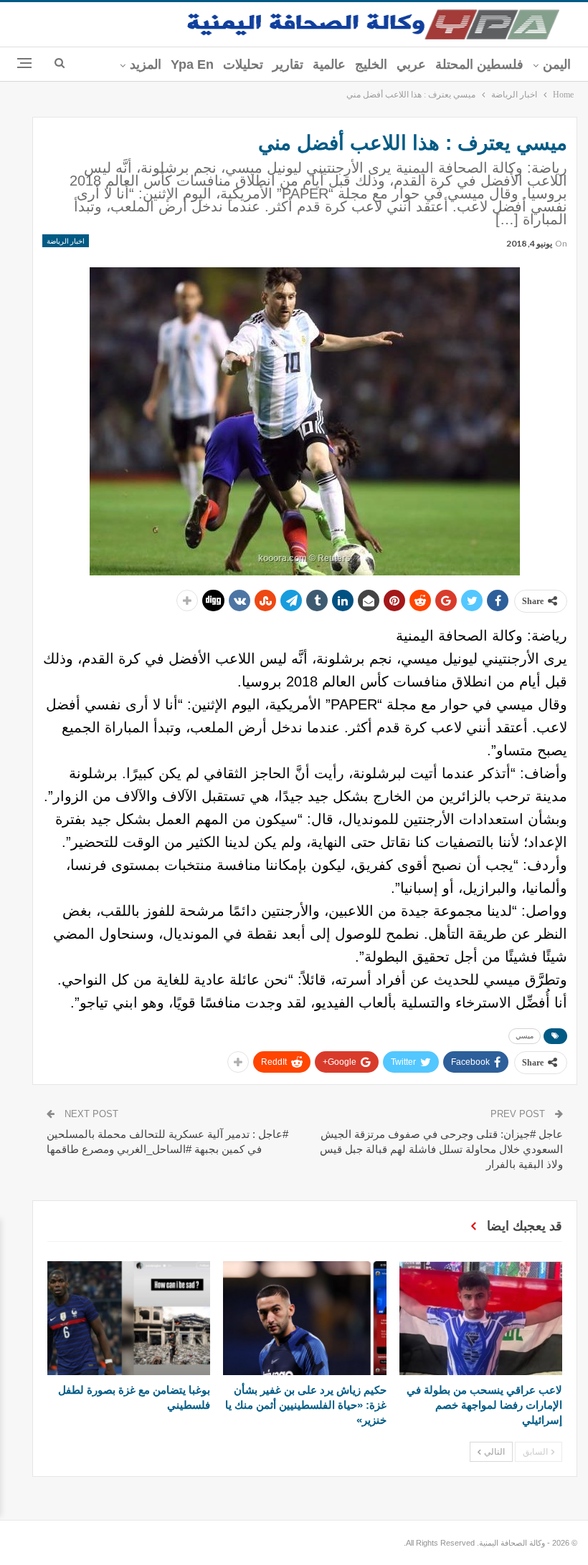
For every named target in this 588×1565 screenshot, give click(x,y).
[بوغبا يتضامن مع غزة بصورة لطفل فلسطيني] (128, 1318)
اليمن (557, 64)
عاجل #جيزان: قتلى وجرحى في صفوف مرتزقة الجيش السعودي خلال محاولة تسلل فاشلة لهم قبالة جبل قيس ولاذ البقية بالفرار (441, 1149)
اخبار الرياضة (66, 240)
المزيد (145, 64)
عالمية (329, 64)
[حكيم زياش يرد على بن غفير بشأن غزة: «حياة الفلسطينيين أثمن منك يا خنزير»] (304, 1318)
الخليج (371, 64)
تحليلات (243, 64)
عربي (411, 64)
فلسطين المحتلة (479, 64)
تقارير (287, 64)
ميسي (525, 1036)
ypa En (192, 64)
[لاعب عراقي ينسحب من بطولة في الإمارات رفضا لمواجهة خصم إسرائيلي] (480, 1318)
